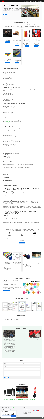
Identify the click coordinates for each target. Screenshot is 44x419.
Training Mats (9, 122)
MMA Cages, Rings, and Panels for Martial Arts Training (22, 399)
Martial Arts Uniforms (8, 121)
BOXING (13, 407)
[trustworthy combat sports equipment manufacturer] (3, 1)
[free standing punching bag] (35, 392)
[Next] (39, 236)
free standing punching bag (32, 399)
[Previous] (5, 236)
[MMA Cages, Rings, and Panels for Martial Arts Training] (22, 392)
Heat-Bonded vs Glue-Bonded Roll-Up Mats (9, 338)
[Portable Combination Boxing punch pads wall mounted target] (9, 392)
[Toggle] (4, 318)
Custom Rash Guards (10, 120)
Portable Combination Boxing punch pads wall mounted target (9, 399)
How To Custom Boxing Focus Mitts (35, 337)
